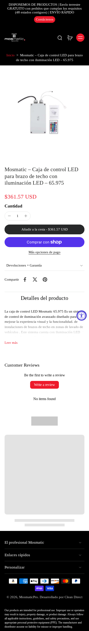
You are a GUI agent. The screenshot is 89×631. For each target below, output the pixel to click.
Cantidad (13, 206)
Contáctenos (44, 19)
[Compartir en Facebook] (25, 279)
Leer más (11, 342)
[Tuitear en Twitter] (35, 279)
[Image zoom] (44, 112)
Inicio (10, 55)
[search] (60, 37)
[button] (44, 229)
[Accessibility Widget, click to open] (81, 315)
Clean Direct (73, 597)
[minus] (9, 216)
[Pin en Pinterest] (45, 279)
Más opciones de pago (44, 252)
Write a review (44, 385)
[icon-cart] (70, 37)
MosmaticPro (28, 597)
